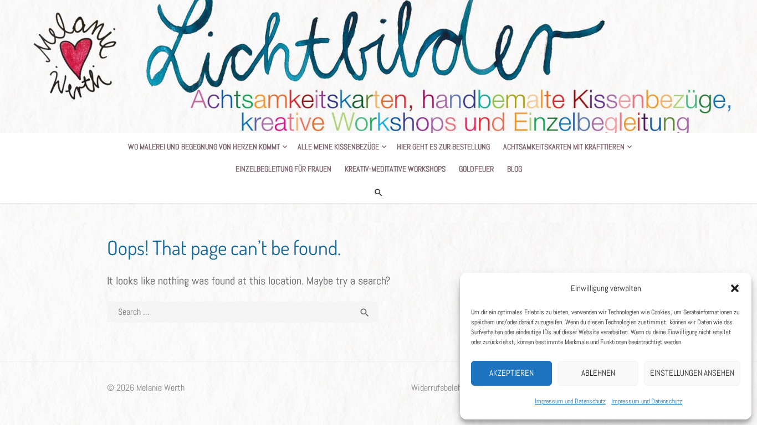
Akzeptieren (511, 372)
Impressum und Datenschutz (570, 401)
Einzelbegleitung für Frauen (283, 169)
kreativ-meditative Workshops (395, 169)
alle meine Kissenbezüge (338, 147)
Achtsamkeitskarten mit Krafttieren (564, 147)
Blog (514, 169)
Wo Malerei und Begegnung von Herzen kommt (204, 147)
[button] (734, 288)
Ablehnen (598, 372)
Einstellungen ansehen (692, 372)
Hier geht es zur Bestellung (443, 147)
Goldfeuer (476, 169)
